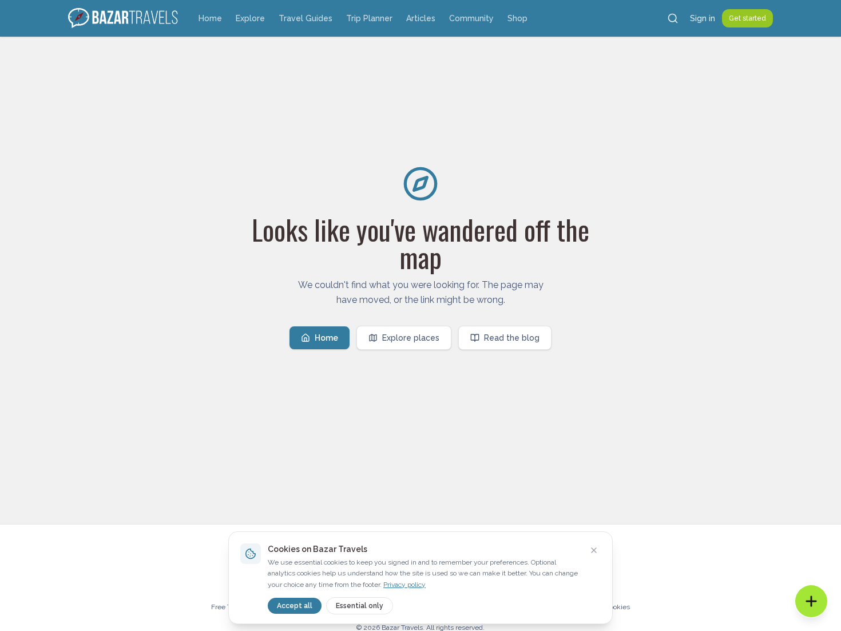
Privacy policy (404, 585)
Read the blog (511, 337)
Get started (747, 18)
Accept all (294, 606)
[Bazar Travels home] (124, 18)
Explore (250, 18)
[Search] (673, 18)
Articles (420, 18)
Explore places (410, 337)
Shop (517, 18)
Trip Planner (369, 18)
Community (471, 18)
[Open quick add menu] (811, 601)
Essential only (359, 606)
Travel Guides (305, 18)
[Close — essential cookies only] (594, 550)
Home (210, 18)
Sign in (702, 18)
